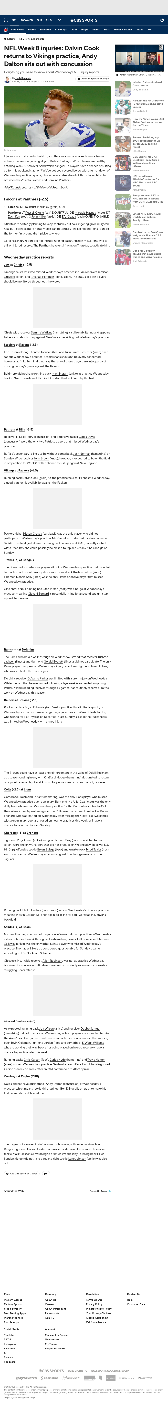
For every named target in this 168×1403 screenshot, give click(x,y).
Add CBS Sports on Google (95, 78)
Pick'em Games (13, 1300)
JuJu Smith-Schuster (78, 352)
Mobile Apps (11, 1322)
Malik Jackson (21, 1154)
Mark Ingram (60, 374)
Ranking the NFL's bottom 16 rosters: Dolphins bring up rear (148, 104)
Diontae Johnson (41, 352)
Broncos (32, 833)
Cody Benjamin (23, 78)
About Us (50, 1300)
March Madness (13, 1317)
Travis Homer (96, 1060)
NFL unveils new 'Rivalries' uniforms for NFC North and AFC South (146, 181)
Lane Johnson (77, 1159)
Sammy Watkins (41, 332)
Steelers (9, 345)
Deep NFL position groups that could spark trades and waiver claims (147, 254)
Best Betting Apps (15, 1313)
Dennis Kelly (24, 577)
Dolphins (28, 650)
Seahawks (23, 1021)
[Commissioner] (93, 1376)
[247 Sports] (26, 1377)
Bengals (28, 560)
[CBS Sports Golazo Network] (110, 1370)
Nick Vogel (59, 538)
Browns (24, 700)
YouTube (9, 1335)
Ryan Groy (64, 840)
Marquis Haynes (85, 213)
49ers (8, 1021)
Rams (8, 650)
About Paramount (55, 1308)
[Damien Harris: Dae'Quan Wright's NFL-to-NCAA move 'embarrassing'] (123, 239)
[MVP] (111, 1376)
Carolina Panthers (59, 180)
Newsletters (52, 1339)
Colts (7, 789)
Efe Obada (69, 217)
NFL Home (9, 38)
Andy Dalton (54, 1084)
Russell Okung (34, 213)
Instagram (10, 1344)
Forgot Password (55, 1348)
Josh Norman (81, 454)
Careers (49, 1304)
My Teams (51, 1344)
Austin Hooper (51, 782)
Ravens (24, 345)
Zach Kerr (14, 217)
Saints (8, 927)
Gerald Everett (53, 662)
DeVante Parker (37, 678)
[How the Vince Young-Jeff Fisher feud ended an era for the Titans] (123, 125)
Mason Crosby (32, 534)
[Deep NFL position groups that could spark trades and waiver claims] (123, 257)
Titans (8, 560)
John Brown (41, 458)
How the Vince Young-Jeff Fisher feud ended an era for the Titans (148, 122)
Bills (22, 429)
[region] (139, 58)
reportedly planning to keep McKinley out (44, 224)
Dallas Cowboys (60, 161)
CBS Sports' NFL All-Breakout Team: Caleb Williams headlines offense (146, 161)
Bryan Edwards (34, 707)
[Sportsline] (50, 1377)
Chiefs (18, 265)
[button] (6, 20)
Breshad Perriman (42, 277)
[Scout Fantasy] (127, 1377)
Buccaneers (99, 717)
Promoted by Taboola (98, 1191)
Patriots (9, 429)
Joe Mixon (51, 589)
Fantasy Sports (12, 1304)
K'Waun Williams (93, 1043)
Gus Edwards (22, 378)
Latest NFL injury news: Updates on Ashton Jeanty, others (147, 217)
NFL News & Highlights (31, 38)
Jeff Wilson (46, 1029)
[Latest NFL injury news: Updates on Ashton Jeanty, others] (123, 220)
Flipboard (10, 1362)
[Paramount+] (71, 1377)
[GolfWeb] (145, 1378)
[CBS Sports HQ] (77, 1370)
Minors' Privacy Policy (99, 1308)
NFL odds (14, 187)
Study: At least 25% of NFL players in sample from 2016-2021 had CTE (148, 198)
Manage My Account (57, 1335)
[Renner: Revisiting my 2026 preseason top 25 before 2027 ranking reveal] (123, 144)
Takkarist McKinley (37, 207)
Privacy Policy (94, 1304)
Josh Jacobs (97, 712)
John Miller (39, 217)
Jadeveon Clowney (30, 572)
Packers (23, 470)
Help (130, 1300)
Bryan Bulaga (45, 849)
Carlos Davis (87, 437)
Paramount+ (52, 1313)
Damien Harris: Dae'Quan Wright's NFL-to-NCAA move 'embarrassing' (148, 235)
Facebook (9, 1348)
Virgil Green (24, 840)
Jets (7, 265)
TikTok (7, 1339)
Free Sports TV (13, 1308)
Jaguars (9, 859)
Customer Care (136, 1304)
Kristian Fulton (82, 572)
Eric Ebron (11, 352)
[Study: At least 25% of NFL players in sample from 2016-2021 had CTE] (123, 202)
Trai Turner (95, 840)
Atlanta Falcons (31, 180)
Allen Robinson (52, 961)
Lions (27, 789)
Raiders (9, 700)
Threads (8, 1357)
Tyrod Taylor (93, 849)
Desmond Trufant (31, 797)
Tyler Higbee (99, 666)
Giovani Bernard (38, 594)
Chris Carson (32, 1060)
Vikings (9, 470)
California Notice (96, 1319)
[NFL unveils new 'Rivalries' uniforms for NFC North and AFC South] (123, 183)
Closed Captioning (97, 1314)
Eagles (25, 1076)
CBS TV (49, 1317)
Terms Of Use (94, 1300)
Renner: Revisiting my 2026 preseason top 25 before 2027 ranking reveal (146, 142)
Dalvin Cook (30, 478)
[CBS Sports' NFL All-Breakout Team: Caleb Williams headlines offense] (123, 163)
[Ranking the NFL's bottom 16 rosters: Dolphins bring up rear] (123, 107)
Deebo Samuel (90, 1029)
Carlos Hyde (58, 1060)
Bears (27, 927)
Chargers (10, 833)
